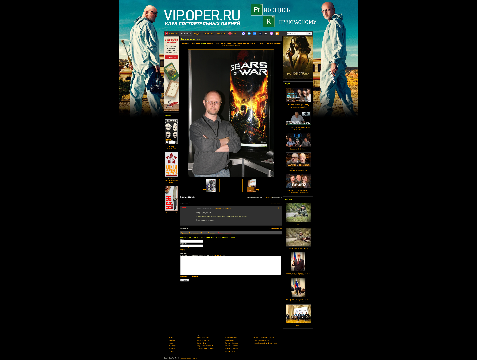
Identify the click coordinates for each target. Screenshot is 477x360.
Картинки (186, 33)
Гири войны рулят (191, 39)
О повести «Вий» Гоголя (298, 149)
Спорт (258, 43)
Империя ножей (171, 213)
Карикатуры (212, 43)
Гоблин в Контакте (231, 346)
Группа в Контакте (231, 343)
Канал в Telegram (231, 338)
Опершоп (172, 348)
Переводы (208, 33)
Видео (196, 33)
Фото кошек (275, 43)
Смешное (251, 43)
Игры (203, 43)
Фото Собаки (227, 45)
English (191, 43)
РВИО (298, 325)
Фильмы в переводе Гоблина (264, 338)
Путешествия (230, 43)
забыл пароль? (184, 248)
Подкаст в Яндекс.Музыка (206, 348)
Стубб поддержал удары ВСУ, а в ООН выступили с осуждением (298, 191)
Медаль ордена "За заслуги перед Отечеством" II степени (298, 274)
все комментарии (275, 203)
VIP (234, 33)
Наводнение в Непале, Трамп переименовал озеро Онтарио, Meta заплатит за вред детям (298, 105)
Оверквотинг (218, 255)
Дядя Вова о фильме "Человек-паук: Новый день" (298, 128)
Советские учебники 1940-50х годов (171, 180)
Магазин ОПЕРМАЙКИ (171, 147)
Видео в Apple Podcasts (205, 346)
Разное (237, 45)
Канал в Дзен (201, 343)
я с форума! (183, 249)
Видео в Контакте (203, 338)
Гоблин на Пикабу (231, 348)
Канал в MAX (229, 340)
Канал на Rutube (203, 340)
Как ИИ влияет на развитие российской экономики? (298, 169)
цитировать (227, 208)
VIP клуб (171, 351)
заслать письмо (186, 358)
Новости (173, 33)
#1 (212, 212)
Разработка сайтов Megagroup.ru (265, 343)
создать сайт (268, 197)
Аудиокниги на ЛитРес (261, 340)
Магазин (221, 33)
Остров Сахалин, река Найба (298, 248)
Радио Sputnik (230, 351)
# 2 (279, 208)
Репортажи (241, 43)
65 (298, 224)
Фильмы (265, 43)
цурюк (195, 358)
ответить (218, 208)
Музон (220, 43)
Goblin (197, 43)
